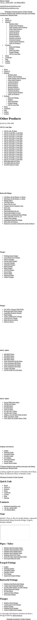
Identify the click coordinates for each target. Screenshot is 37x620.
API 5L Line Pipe (14, 54)
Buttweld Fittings (13, 98)
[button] (18, 66)
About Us (7, 71)
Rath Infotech (17, 615)
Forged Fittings (12, 103)
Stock (5, 106)
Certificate (7, 108)
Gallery (6, 112)
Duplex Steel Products (15, 76)
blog (5, 110)
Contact (7, 63)
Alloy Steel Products (14, 80)
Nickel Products (13, 83)
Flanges (10, 99)
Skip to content (4, 1)
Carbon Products (13, 82)
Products (6, 96)
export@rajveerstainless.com (10, 6)
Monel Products (13, 85)
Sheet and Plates (13, 101)
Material (7, 22)
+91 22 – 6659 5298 (6, 2)
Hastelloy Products (14, 89)
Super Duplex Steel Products (17, 78)
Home (6, 69)
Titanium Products (13, 91)
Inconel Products (13, 87)
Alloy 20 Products (15, 43)
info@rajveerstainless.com (9, 8)
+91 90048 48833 (19, 2)
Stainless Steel (12, 75)
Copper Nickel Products (15, 92)
